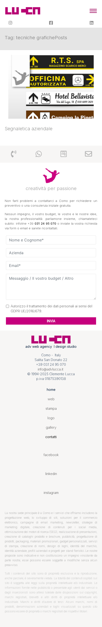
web (51, 399)
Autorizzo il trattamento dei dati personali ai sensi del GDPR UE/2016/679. (51, 308)
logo (51, 418)
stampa (51, 408)
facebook (51, 455)
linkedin (51, 474)
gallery (51, 427)
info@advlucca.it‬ (50, 369)
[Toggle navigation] (93, 11)
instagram (51, 493)
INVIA (51, 321)
